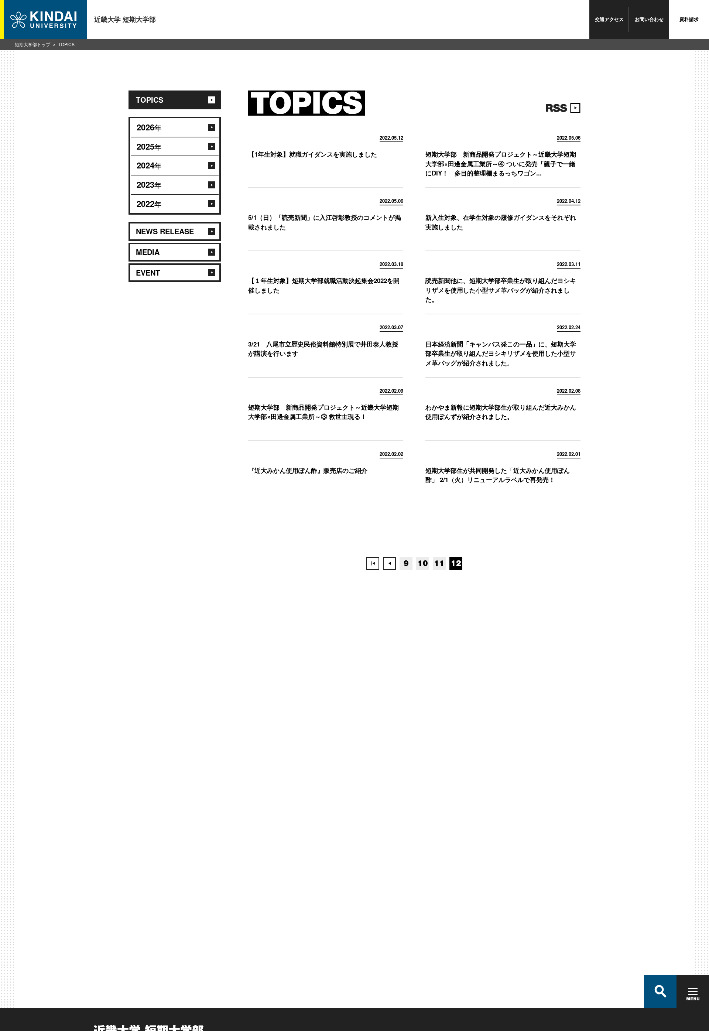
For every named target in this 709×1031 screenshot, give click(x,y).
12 (456, 563)
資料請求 (689, 19)
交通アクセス (609, 19)
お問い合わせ (649, 19)
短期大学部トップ (32, 44)
